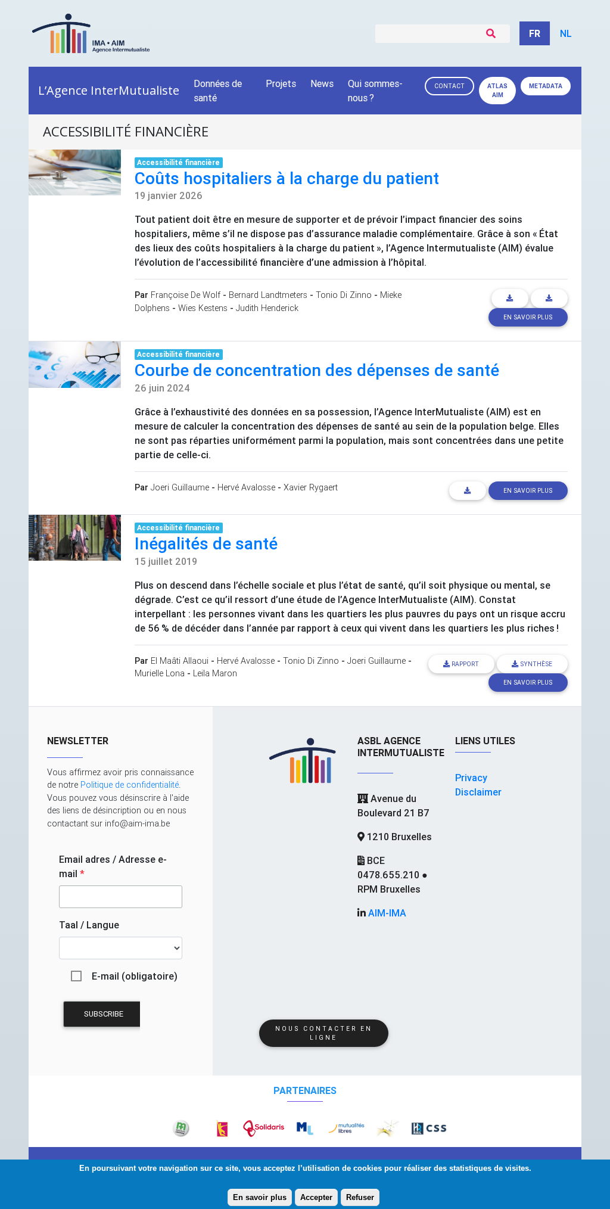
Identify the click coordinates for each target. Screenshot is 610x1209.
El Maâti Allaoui (179, 660)
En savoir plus (260, 1197)
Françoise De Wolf (185, 295)
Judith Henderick (267, 308)
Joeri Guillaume (180, 487)
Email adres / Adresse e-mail (113, 866)
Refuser (360, 1197)
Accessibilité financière (178, 162)
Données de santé (218, 90)
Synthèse (535, 664)
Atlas (497, 90)
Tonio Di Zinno (344, 295)
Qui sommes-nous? (375, 90)
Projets (281, 83)
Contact (449, 86)
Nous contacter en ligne (323, 1033)
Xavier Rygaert (311, 487)
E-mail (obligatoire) (135, 976)
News (322, 83)
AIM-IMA (387, 913)
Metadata (545, 86)
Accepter (316, 1197)
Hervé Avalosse (246, 487)
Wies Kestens (203, 308)
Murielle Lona (160, 673)
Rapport (464, 664)
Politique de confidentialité (129, 784)
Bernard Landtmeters (268, 295)
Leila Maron (215, 673)
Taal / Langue (89, 925)
